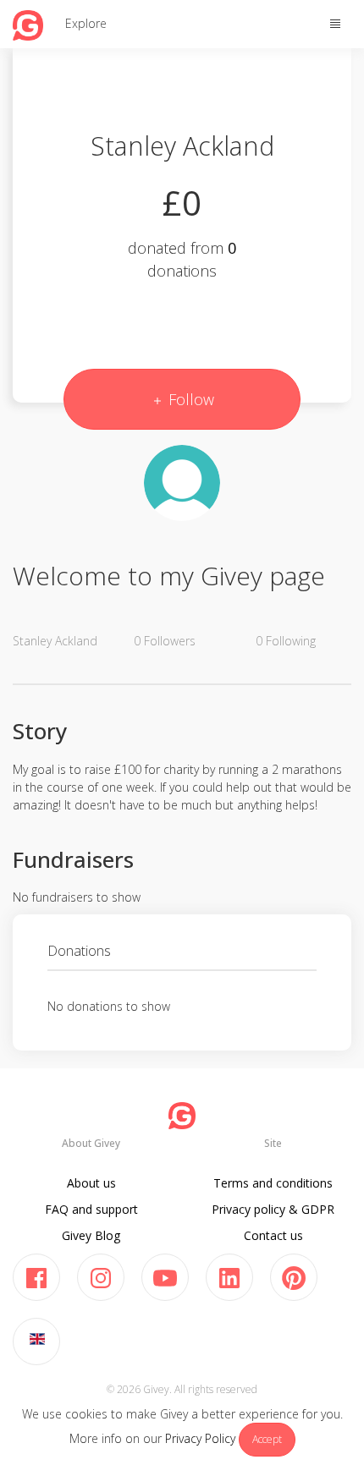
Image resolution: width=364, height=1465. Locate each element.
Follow (189, 399)
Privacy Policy (200, 1438)
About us (91, 1183)
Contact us (273, 1235)
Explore (86, 23)
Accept (267, 1439)
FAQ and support (91, 1209)
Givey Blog (91, 1235)
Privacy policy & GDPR (273, 1209)
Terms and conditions (273, 1183)
